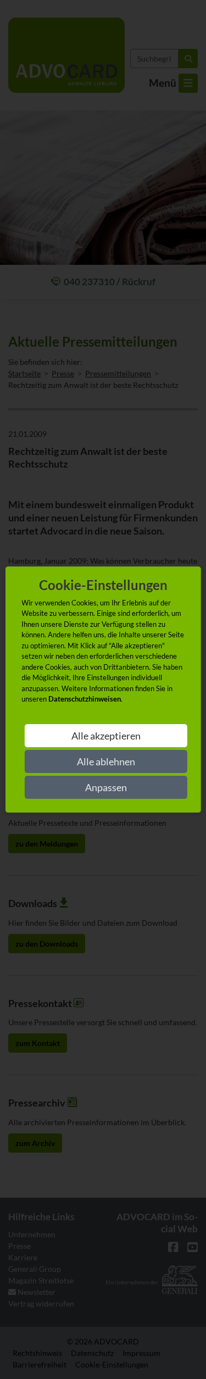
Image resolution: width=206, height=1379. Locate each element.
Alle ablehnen (106, 761)
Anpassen (106, 787)
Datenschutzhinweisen (84, 698)
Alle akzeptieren (106, 736)
